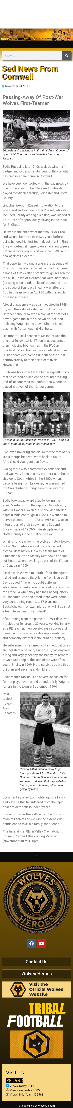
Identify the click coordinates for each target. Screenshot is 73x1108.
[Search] (66, 55)
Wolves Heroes (36, 973)
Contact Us (36, 961)
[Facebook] (31, 943)
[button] (37, 44)
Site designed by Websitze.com (36, 1105)
